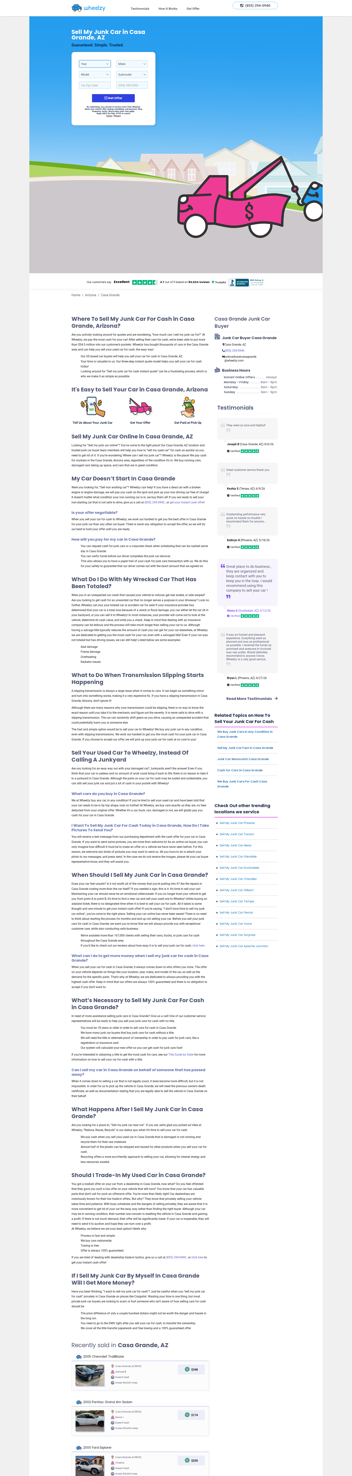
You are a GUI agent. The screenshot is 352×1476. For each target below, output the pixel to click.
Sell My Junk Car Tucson (237, 834)
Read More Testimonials (249, 698)
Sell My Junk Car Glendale (238, 856)
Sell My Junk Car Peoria (236, 912)
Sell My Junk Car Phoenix (237, 823)
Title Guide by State (181, 1054)
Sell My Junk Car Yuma (236, 924)
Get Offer (193, 8)
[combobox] (95, 64)
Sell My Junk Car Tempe (237, 901)
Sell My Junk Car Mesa (235, 845)
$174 (194, 1415)
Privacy (117, 116)
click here (198, 945)
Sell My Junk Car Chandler (238, 879)
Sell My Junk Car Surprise (237, 935)
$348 (194, 1369)
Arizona (90, 295)
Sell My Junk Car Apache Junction (244, 946)
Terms (109, 116)
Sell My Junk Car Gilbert (237, 890)
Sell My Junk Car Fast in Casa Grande (245, 748)
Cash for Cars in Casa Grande (240, 770)
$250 (194, 1460)
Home (76, 295)
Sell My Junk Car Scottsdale (239, 868)
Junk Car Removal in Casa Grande (243, 759)
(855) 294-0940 (154, 502)
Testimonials (140, 8)
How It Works (168, 8)
